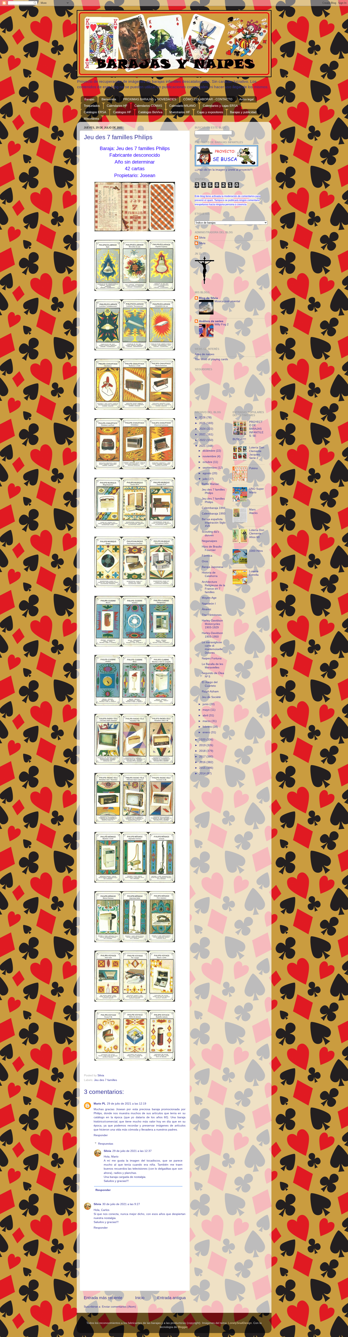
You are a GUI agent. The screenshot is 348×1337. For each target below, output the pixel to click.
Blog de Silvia (208, 298)
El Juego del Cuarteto (210, 683)
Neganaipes (209, 540)
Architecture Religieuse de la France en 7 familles (213, 587)
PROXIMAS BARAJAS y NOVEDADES (149, 99)
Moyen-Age (209, 597)
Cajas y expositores (210, 112)
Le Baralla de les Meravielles (212, 665)
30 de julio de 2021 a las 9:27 (121, 1204)
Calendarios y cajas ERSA (220, 105)
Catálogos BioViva (150, 112)
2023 (202, 434)
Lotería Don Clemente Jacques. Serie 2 (256, 452)
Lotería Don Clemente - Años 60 (256, 533)
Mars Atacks (253, 511)
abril (206, 715)
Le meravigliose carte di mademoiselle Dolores (212, 647)
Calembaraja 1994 (213, 507)
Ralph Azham (210, 691)
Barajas (89, 99)
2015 (202, 767)
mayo (206, 709)
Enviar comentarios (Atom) (119, 1306)
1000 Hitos (256, 550)
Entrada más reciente (103, 1298)
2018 (202, 750)
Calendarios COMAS (148, 105)
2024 (202, 428)
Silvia (107, 1150)
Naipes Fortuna (212, 658)
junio (206, 704)
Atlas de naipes (204, 354)
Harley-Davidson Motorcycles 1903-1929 (212, 624)
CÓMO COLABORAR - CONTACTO (207, 99)
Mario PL (100, 1103)
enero (207, 732)
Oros (205, 561)
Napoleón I (209, 603)
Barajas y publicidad (243, 112)
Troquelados (92, 105)
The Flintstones (212, 614)
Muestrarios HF (179, 112)
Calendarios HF (117, 105)
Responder (101, 1135)
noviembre (210, 456)
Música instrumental (227, 301)
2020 (202, 739)
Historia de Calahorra (210, 574)
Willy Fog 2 (221, 324)
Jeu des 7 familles (105, 1080)
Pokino (253, 468)
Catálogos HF (122, 112)
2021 (202, 445)
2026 (202, 417)
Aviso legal (246, 99)
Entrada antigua (171, 1298)
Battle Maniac (210, 483)
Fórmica (207, 555)
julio (205, 478)
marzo (207, 721)
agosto (207, 473)
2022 (202, 440)
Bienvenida (109, 99)
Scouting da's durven (210, 533)
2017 (202, 756)
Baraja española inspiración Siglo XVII (214, 523)
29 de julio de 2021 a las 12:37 (132, 1150)
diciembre (209, 450)
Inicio (139, 1298)
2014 (202, 773)
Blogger (182, 1327)
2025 (202, 423)
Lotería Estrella (254, 573)
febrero (208, 726)
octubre (208, 462)
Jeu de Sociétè (211, 697)
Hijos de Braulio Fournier (212, 548)
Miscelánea (91, 118)
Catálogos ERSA (95, 112)
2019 (202, 745)
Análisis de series (211, 321)
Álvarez (206, 609)
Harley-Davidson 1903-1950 (212, 634)
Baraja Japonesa (212, 566)
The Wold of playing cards (211, 359)
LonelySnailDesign (240, 1323)
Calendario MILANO (182, 105)
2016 (202, 762)
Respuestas (105, 1143)
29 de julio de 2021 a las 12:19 (126, 1103)
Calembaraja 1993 (213, 513)
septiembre (210, 467)
